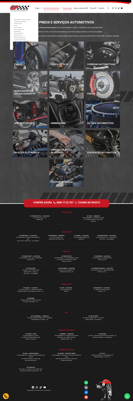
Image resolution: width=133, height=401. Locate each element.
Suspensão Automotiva (20, 21)
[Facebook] (113, 8)
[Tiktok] (40, 387)
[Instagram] (116, 8)
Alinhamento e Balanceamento (22, 19)
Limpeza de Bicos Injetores (21, 41)
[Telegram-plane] (86, 392)
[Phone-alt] (86, 387)
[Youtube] (44, 387)
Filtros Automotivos (19, 29)
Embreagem (17, 31)
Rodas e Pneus (18, 35)
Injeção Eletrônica (19, 33)
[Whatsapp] (86, 383)
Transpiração (47, 390)
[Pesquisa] (108, 8)
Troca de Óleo (18, 27)
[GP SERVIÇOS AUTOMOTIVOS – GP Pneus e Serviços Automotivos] (20, 8)
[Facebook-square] (33, 387)
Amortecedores (18, 23)
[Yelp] (119, 8)
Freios (15, 25)
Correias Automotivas (20, 39)
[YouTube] (121, 8)
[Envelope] (86, 397)
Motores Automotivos (20, 37)
